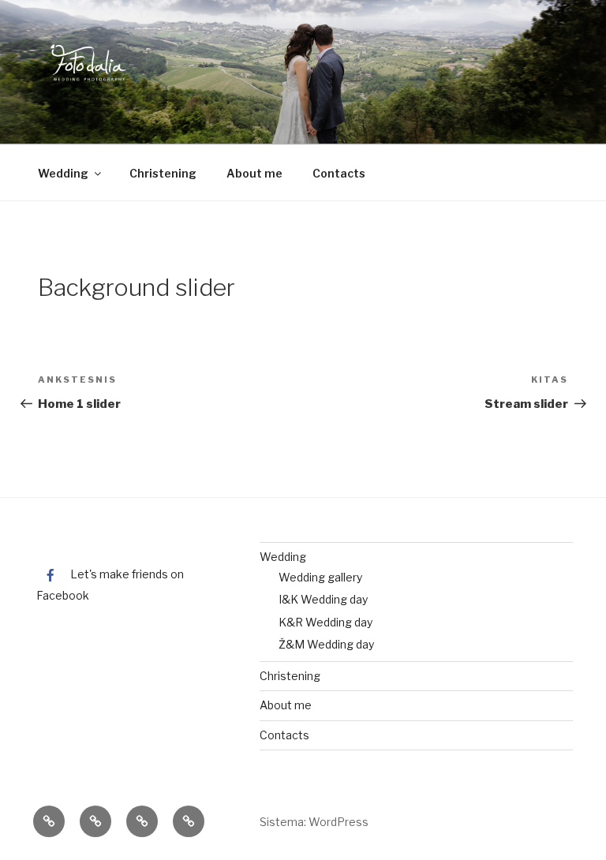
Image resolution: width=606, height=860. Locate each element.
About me (254, 173)
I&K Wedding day (323, 599)
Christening (162, 173)
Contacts (338, 173)
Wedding (63, 173)
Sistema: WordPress (314, 821)
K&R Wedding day (325, 622)
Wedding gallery (320, 577)
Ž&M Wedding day (326, 644)
